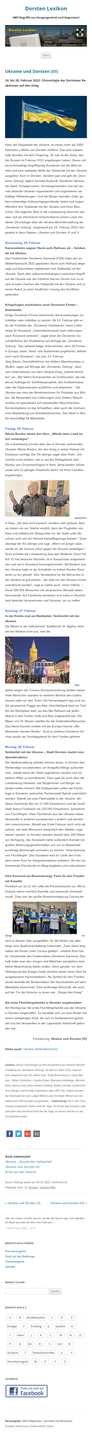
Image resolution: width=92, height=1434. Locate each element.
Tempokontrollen (43, 1353)
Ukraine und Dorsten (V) (22, 1167)
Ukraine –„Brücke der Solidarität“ (28, 1162)
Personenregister (15, 1251)
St (69, 1344)
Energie (12, 1326)
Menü (46, 55)
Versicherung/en (17, 1361)
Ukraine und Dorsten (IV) (68, 1203)
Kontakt (9, 1426)
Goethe (60, 1326)
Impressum (22, 1426)
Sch (59, 1344)
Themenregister (14, 1261)
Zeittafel (10, 1266)
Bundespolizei (36, 1317)
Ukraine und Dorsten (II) (22, 1203)
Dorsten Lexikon (46, 8)
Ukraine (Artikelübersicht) (40, 1049)
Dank (50, 1426)
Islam (20, 1335)
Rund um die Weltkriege (20, 1256)
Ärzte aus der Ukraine (20, 1172)
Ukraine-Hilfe (47, 1187)
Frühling (36, 1326)
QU (30, 1344)
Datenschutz (38, 1426)
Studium (12, 1353)
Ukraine (33, 1187)
